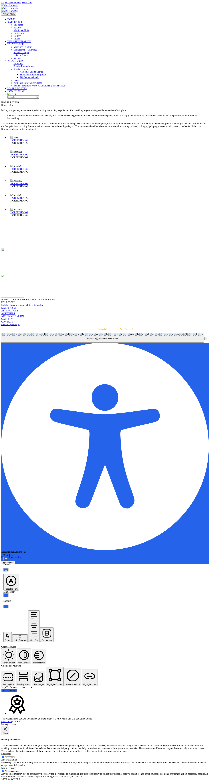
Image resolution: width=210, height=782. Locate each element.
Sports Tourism (21, 69)
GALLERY (7, 319)
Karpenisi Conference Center (28, 83)
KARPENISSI (14, 22)
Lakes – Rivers (21, 55)
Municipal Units (21, 30)
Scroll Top (27, 2)
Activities (18, 63)
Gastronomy (20, 33)
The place (18, 24)
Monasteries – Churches (25, 49)
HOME (11, 19)
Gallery (17, 36)
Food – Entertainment (24, 66)
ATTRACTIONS (9, 310)
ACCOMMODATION (12, 316)
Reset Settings (9, 690)
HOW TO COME (16, 91)
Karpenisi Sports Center (31, 71)
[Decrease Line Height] (5, 606)
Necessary (10, 757)
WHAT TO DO (15, 60)
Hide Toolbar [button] (8, 562)
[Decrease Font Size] (5, 569)
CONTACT (7, 321)
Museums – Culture (23, 47)
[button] (205, 338)
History (17, 27)
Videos (17, 38)
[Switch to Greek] (11, 94)
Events (17, 80)
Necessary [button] (6, 754)
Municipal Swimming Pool (33, 74)
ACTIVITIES (8, 313)
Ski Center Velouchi (29, 77)
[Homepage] (9, 8)
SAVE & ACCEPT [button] (10, 779)
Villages (17, 58)
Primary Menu (8, 14)
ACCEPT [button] (17, 721)
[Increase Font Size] (5, 559)
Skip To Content (9, 687)
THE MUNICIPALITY (19, 41)
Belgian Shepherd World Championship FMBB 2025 (39, 85)
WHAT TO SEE (15, 44)
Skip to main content (11, 2)
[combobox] (102, 338)
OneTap (17, 557)
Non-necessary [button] (8, 768)
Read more (6, 721)
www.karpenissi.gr (10, 324)
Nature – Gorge (21, 52)
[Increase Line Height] (5, 595)
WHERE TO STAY (17, 88)
